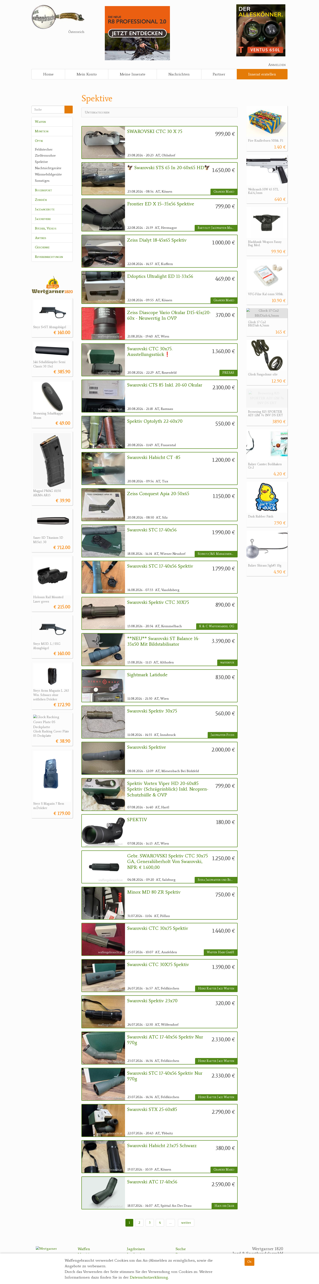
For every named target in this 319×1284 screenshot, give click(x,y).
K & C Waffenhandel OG (216, 626)
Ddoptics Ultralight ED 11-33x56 (160, 276)
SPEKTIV (137, 819)
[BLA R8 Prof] (137, 33)
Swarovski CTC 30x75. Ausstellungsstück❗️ (150, 351)
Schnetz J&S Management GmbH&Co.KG (217, 554)
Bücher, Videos (45, 228)
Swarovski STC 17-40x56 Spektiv (160, 566)
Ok (249, 1261)
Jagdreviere (43, 219)
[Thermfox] (260, 30)
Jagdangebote (44, 209)
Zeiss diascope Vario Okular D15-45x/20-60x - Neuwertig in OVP (169, 315)
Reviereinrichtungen (49, 257)
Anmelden (277, 64)
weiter (186, 1222)
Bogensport (43, 190)
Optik (39, 141)
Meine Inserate (132, 74)
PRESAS (228, 373)
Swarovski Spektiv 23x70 (152, 1001)
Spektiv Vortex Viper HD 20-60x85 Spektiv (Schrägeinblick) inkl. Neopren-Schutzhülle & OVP (167, 789)
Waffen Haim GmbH (220, 952)
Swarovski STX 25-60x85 (152, 1109)
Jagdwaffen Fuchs (222, 735)
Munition (41, 131)
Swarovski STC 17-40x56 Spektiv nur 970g (164, 1076)
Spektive (41, 162)
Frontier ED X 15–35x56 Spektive (160, 204)
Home (48, 74)
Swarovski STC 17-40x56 (152, 530)
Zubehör (41, 200)
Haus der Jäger (224, 1206)
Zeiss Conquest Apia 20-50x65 (158, 493)
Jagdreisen (136, 1248)
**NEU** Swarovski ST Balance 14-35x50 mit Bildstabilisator (163, 641)
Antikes (40, 238)
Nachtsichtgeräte (48, 168)
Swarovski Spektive (146, 747)
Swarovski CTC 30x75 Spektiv (157, 928)
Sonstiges (42, 181)
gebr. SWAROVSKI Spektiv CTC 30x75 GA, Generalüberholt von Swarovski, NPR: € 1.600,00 (167, 861)
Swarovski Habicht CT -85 (153, 457)
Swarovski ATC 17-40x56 (152, 1182)
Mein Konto (87, 74)
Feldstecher (44, 149)
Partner (219, 74)
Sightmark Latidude (147, 675)
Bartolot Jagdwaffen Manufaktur (217, 228)
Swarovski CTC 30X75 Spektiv (158, 964)
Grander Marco (224, 191)
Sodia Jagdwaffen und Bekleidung (217, 880)
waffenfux (227, 662)
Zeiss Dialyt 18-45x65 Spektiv (157, 240)
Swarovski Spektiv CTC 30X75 (158, 602)
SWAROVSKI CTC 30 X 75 (154, 131)
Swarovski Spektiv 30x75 (152, 711)
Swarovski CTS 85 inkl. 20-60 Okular (164, 385)
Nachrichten (179, 74)
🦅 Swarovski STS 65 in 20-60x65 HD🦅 (168, 167)
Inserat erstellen (262, 74)
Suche (181, 1248)
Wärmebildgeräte (48, 174)
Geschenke (42, 247)
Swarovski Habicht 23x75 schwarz (162, 1145)
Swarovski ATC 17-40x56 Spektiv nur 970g (165, 1039)
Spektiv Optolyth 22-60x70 (155, 421)
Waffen (40, 122)
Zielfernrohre (45, 155)
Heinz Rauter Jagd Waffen (216, 988)
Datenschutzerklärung (149, 1277)
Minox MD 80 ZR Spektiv (154, 892)
